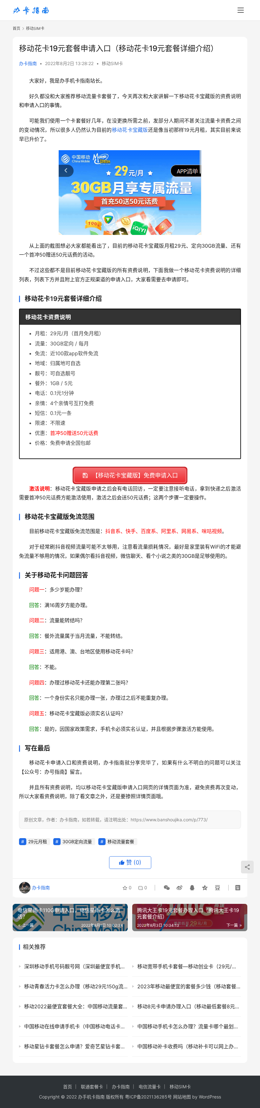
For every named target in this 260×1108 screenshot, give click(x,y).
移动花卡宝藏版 (130, 130)
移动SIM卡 (112, 63)
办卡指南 (28, 63)
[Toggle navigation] (240, 10)
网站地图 (182, 1096)
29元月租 (37, 841)
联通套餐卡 (92, 1086)
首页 (16, 28)
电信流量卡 (150, 1086)
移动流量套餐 (120, 841)
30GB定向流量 (77, 841)
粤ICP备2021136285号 (148, 1096)
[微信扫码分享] (166, 887)
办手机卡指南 (91, 1096)
